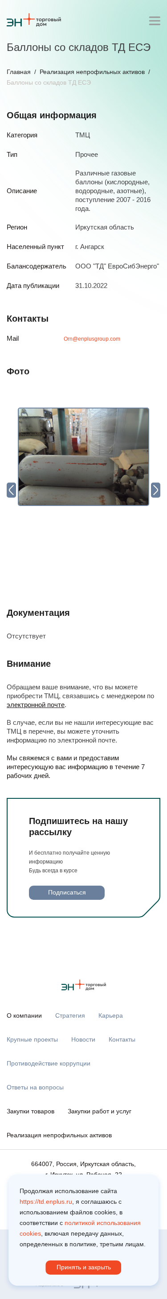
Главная (19, 71)
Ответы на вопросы (35, 1087)
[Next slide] (155, 489)
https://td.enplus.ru (46, 1201)
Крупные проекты (32, 1039)
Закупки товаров (30, 1111)
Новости (83, 1039)
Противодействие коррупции (48, 1063)
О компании (24, 1015)
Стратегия (70, 1015)
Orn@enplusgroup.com (92, 339)
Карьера (110, 1015)
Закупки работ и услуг (99, 1111)
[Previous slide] (11, 489)
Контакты (122, 1039)
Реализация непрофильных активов (92, 71)
